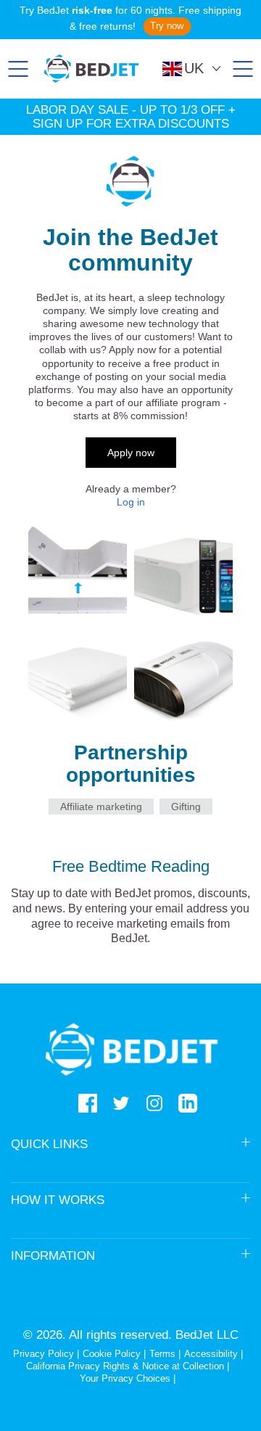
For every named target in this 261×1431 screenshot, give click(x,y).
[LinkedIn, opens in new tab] (187, 1103)
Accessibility (211, 1353)
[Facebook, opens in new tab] (87, 1103)
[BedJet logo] (91, 68)
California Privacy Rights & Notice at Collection (126, 1366)
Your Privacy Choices (125, 1378)
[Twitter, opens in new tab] (121, 1103)
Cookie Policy (112, 1353)
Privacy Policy (43, 1353)
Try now (166, 26)
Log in (131, 502)
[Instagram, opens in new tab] (154, 1103)
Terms (162, 1353)
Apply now (130, 452)
